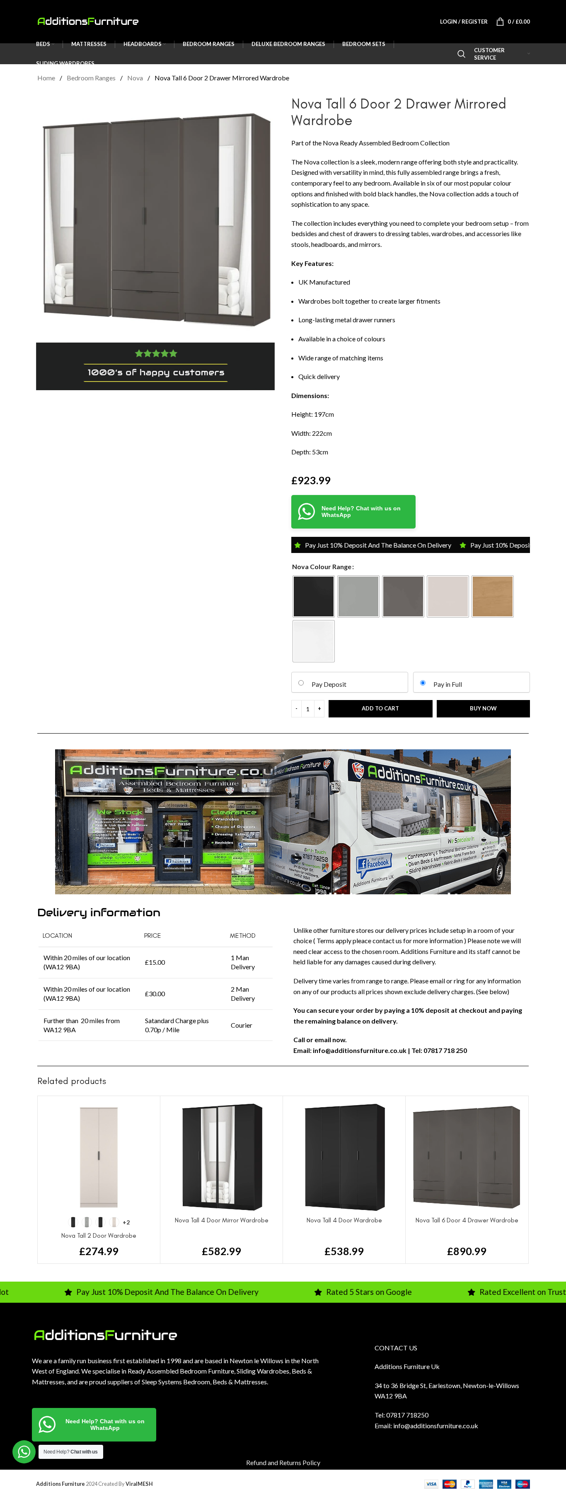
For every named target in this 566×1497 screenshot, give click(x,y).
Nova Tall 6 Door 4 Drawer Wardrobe (467, 1220)
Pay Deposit (329, 684)
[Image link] (105, 1334)
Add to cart (380, 708)
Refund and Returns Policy (283, 1462)
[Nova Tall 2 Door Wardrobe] (99, 1157)
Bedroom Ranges (92, 78)
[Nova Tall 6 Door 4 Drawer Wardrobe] (467, 1157)
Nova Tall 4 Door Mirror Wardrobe (221, 1220)
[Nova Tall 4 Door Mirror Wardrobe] (221, 1157)
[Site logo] (88, 20)
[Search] (461, 54)
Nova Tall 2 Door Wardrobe (98, 1235)
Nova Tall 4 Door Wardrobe (344, 1220)
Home (46, 78)
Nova (135, 78)
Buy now (483, 708)
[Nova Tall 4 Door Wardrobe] (344, 1157)
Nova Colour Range (321, 566)
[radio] (313, 596)
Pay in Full (447, 684)
